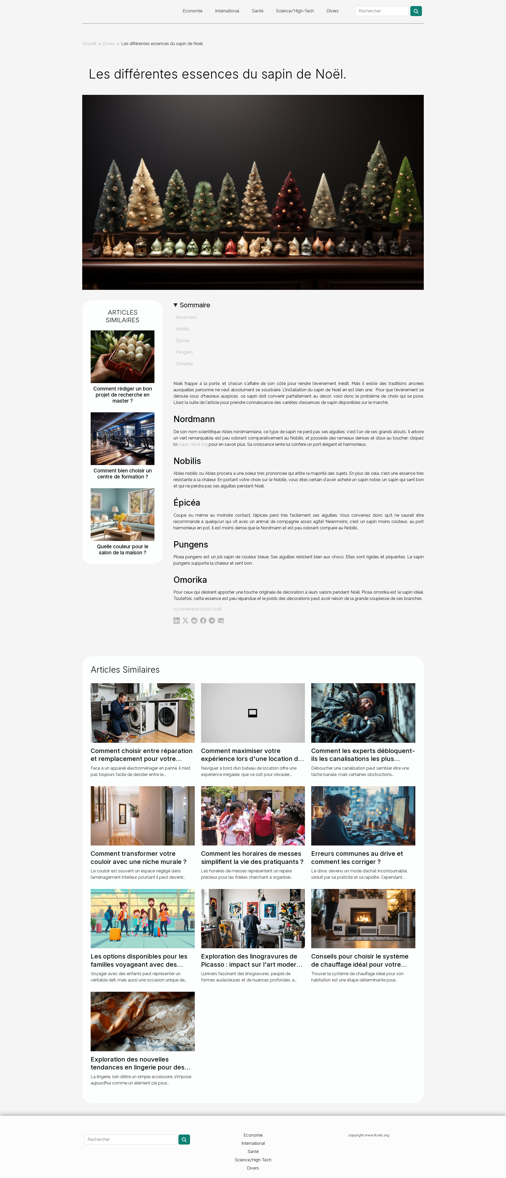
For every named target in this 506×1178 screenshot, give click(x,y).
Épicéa (182, 340)
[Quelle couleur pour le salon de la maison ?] (122, 514)
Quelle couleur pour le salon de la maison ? (122, 549)
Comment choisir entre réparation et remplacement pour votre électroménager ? (142, 759)
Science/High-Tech (295, 10)
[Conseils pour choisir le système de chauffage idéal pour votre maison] (363, 918)
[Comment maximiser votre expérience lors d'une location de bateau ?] (253, 712)
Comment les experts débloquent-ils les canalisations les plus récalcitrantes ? (363, 759)
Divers (333, 10)
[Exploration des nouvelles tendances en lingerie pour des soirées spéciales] (143, 1021)
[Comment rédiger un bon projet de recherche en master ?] (122, 356)
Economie (192, 10)
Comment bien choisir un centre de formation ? (123, 473)
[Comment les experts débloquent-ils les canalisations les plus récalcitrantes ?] (363, 712)
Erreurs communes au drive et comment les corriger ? (357, 857)
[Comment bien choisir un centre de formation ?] (122, 438)
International (227, 10)
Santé (257, 10)
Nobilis (182, 328)
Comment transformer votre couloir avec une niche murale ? (139, 857)
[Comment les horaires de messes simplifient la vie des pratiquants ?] (253, 815)
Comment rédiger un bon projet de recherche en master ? (122, 394)
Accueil (89, 43)
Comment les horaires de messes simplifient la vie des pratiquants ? (252, 857)
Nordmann (186, 317)
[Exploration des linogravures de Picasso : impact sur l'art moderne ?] (253, 918)
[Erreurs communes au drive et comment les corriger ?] (363, 815)
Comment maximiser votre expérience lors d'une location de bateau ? (251, 759)
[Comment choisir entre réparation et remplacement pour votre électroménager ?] (143, 712)
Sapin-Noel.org (193, 444)
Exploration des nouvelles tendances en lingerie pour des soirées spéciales (137, 1067)
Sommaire (195, 305)
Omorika (184, 363)
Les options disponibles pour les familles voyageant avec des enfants (139, 964)
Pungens (184, 352)
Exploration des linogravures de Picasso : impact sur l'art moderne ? (252, 964)
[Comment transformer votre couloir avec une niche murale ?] (143, 815)
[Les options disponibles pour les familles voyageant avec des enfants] (143, 918)
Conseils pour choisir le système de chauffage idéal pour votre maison (359, 964)
